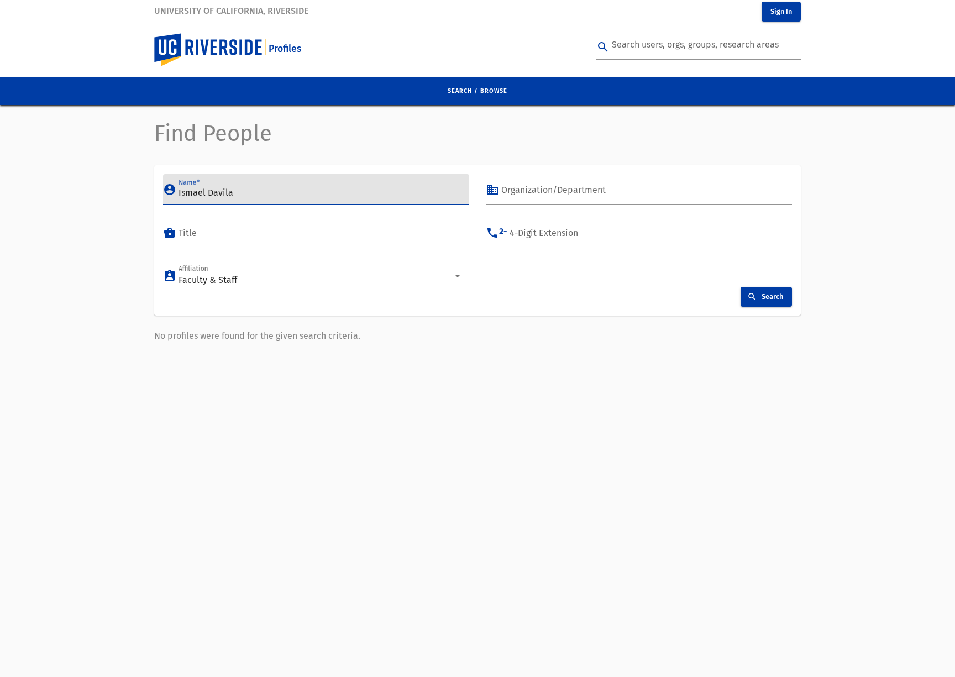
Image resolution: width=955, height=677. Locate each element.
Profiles (285, 49)
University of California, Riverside (231, 11)
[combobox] (642, 192)
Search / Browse (477, 91)
